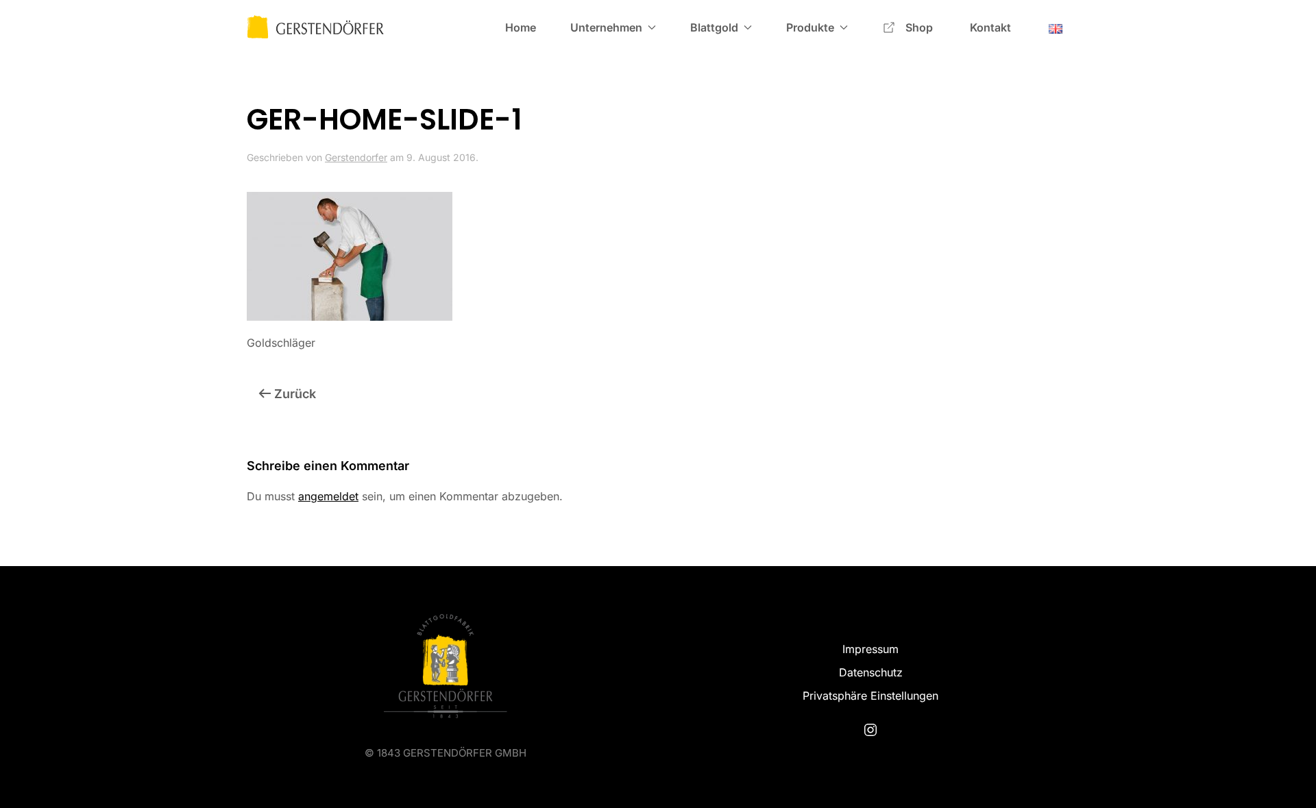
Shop (920, 27)
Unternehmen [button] (606, 27)
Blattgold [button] (714, 27)
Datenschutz (871, 672)
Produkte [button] (810, 27)
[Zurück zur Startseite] (315, 27)
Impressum (870, 649)
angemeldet (328, 496)
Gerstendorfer (356, 157)
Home (520, 27)
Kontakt (990, 27)
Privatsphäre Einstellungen (870, 695)
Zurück (295, 394)
